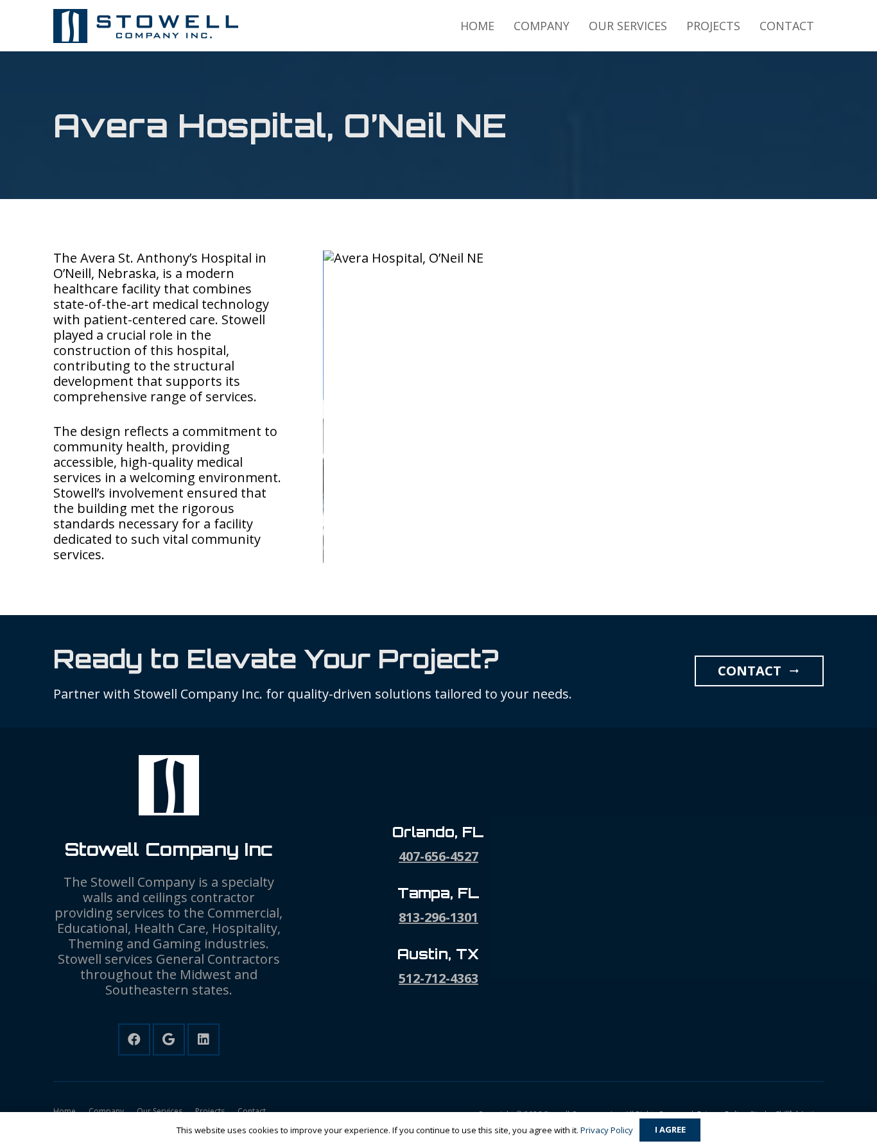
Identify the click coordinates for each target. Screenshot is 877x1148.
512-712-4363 (438, 978)
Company (106, 1111)
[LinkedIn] (203, 1039)
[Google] (169, 1039)
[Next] (846, 407)
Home (64, 1111)
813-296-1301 (438, 917)
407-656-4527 (438, 856)
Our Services (159, 1111)
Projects (210, 1111)
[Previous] (300, 407)
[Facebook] (134, 1039)
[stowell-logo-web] (146, 26)
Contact (252, 1111)
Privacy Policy (606, 1130)
